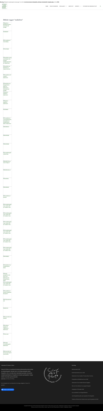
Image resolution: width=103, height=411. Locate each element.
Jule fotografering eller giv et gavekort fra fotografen (83, 395)
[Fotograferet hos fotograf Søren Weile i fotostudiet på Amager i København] (51, 294)
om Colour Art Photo (10, 378)
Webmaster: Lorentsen (68, 407)
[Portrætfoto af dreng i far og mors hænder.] (51, 337)
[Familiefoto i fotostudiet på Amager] (51, 199)
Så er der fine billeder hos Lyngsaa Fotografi (81, 386)
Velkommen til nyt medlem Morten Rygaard (81, 382)
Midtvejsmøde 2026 (76, 369)
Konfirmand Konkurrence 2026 (78, 372)
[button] (100, 6)
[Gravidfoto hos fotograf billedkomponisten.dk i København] (51, 61)
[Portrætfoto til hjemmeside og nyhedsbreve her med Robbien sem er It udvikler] (51, 78)
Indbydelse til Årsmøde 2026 (78, 389)
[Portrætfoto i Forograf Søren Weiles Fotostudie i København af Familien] (51, 268)
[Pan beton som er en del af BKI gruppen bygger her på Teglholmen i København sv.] (51, 329)
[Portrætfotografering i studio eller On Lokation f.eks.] (51, 208)
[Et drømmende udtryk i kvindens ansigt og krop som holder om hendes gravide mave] (51, 182)
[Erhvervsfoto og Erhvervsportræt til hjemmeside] (51, 355)
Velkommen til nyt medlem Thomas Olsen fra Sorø (82, 376)
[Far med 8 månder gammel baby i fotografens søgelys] (51, 156)
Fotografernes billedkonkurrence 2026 (80, 379)
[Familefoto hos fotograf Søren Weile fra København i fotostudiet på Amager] (51, 87)
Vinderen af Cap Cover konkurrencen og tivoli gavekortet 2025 (85, 399)
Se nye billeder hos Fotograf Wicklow (80, 392)
